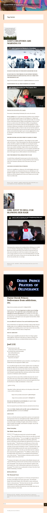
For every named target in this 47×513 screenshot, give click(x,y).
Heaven (15, 495)
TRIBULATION (20, 183)
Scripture (35, 495)
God (21, 263)
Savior (16, 183)
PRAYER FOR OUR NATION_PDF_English (16, 110)
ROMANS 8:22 (12, 183)
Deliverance (34, 494)
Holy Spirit (19, 495)
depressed (9, 495)
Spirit (8, 497)
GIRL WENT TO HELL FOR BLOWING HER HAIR (20, 211)
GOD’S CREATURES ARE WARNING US (19, 42)
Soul (38, 495)
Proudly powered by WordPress (13, 510)
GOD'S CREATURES (32, 182)
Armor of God (24, 494)
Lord (8, 183)
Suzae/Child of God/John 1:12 (15, 4)
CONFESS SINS (25, 182)
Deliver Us (29, 494)
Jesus (37, 182)
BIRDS (21, 182)
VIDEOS (16, 182)
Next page (45, 504)
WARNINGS (29, 183)
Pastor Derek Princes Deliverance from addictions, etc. (22, 300)
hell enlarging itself (26, 263)
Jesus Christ (35, 263)
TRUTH (25, 183)
